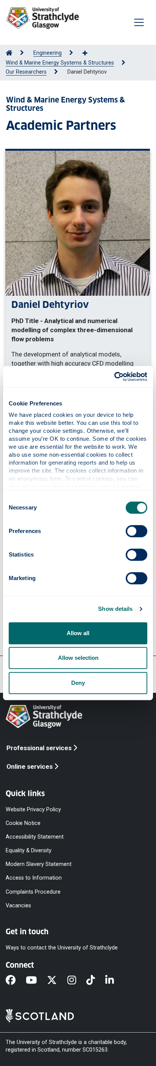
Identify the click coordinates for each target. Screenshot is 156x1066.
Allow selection (78, 657)
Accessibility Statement (35, 837)
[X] (57, 980)
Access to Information (34, 878)
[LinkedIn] (114, 980)
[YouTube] (36, 980)
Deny (78, 683)
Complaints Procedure (33, 891)
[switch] (136, 531)
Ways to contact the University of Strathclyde (62, 947)
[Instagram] (76, 980)
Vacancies (18, 905)
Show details (115, 609)
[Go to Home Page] (9, 53)
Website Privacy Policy (33, 809)
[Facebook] (16, 980)
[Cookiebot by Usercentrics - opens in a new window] (114, 377)
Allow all (78, 633)
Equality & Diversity (28, 850)
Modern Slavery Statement (39, 864)
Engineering (47, 53)
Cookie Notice (23, 823)
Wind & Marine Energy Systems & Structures (60, 63)
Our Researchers (26, 72)
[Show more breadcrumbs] (89, 53)
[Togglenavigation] (139, 22)
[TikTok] (95, 980)
